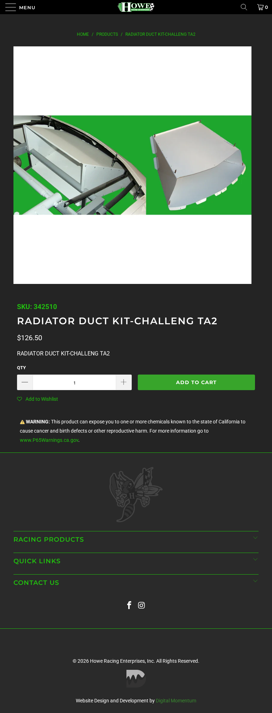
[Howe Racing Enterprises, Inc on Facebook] (129, 605)
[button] (37, 399)
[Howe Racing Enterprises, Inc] (136, 7)
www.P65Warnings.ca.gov (49, 440)
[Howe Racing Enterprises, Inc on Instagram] (142, 605)
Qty (21, 367)
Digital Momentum (176, 700)
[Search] (246, 7)
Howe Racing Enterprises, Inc (122, 661)
